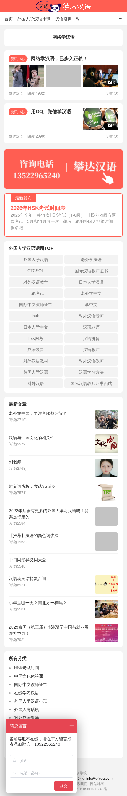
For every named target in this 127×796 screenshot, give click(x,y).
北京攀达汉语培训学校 (63, 6)
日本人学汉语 (91, 282)
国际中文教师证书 (35, 304)
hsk (35, 316)
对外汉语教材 (35, 361)
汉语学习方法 (91, 372)
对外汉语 (35, 383)
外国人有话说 (26, 709)
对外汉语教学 (35, 282)
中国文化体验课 (28, 676)
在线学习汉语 (26, 693)
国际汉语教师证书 (91, 271)
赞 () (111, 92)
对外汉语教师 (91, 361)
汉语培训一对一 (69, 19)
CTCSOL (35, 271)
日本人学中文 (35, 327)
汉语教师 (91, 349)
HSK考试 (35, 293)
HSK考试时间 (26, 668)
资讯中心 (18, 58)
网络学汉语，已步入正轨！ (59, 58)
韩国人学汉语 (35, 372)
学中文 (91, 304)
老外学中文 (91, 293)
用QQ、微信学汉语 (51, 111)
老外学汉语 (91, 259)
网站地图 (97, 783)
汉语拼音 (91, 338)
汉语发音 (35, 349)
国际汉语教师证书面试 (91, 383)
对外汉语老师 (91, 316)
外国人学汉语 (35, 259)
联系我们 (80, 783)
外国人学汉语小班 (34, 19)
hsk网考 (35, 338)
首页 (8, 19)
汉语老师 (91, 327)
